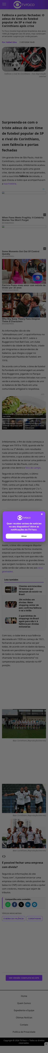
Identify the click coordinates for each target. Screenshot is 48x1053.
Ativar (24, 536)
